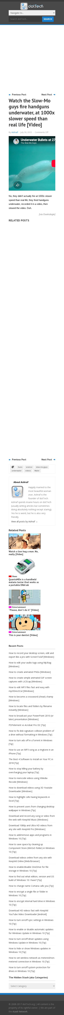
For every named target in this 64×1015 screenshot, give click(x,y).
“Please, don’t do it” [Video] (24, 610)
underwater (17, 470)
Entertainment (19, 607)
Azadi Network (20, 1011)
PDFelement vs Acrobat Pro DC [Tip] (27, 725)
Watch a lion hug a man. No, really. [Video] (23, 553)
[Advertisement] (32, 59)
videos (28, 470)
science (29, 467)
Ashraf (14, 132)
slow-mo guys (41, 467)
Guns (20, 467)
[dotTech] (32, 8)
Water (36, 470)
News (14, 576)
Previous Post (19, 94)
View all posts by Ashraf (24, 521)
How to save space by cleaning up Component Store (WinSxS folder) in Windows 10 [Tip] (32, 848)
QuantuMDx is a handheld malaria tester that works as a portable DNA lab (24, 582)
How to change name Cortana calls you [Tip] (31, 885)
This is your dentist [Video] (23, 635)
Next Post (46, 94)
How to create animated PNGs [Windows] (30, 671)
